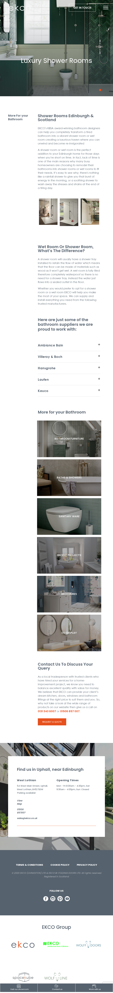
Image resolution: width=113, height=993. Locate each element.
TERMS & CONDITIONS (29, 865)
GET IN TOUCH (82, 7)
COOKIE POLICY (59, 865)
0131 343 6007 (47, 711)
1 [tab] (100, 90)
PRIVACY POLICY (87, 865)
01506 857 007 (70, 711)
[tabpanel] (56, 49)
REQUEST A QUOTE (52, 721)
